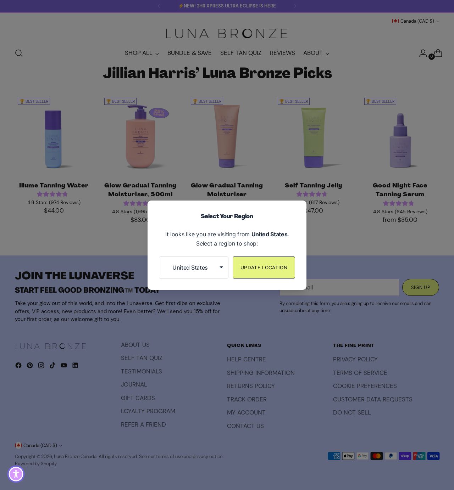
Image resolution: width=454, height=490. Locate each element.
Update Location (263, 267)
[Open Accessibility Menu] (16, 474)
